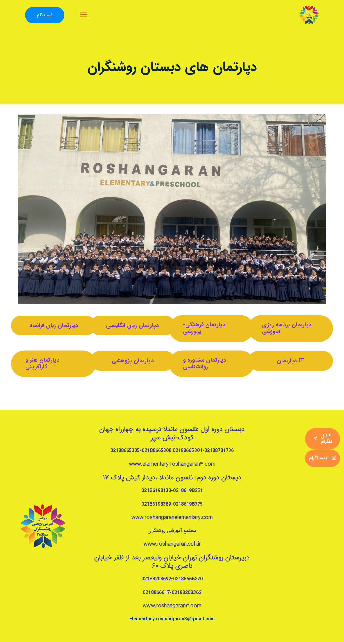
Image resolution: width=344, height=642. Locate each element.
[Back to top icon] (316, 631)
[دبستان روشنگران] (309, 15)
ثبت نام (45, 15)
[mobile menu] (83, 15)
